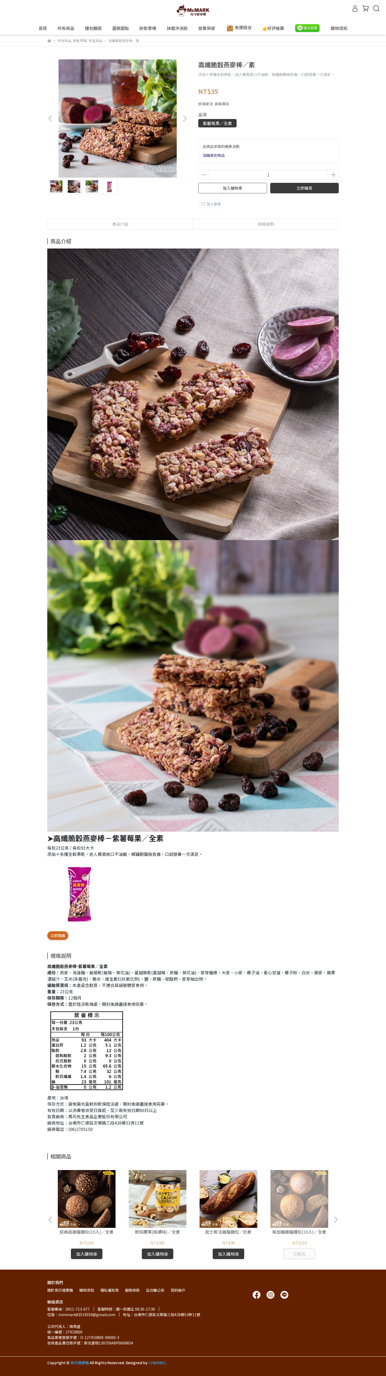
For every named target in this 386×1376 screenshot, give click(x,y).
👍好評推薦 (273, 28)
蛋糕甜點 (120, 28)
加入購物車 (232, 188)
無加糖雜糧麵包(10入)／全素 (299, 1231)
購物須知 (339, 28)
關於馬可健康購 (60, 1290)
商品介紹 (120, 224)
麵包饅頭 (93, 28)
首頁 (43, 28)
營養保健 (206, 28)
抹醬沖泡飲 (177, 28)
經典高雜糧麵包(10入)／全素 (87, 1231)
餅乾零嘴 (147, 28)
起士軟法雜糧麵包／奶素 (228, 1231)
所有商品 (66, 28)
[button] (184, 118)
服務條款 (132, 1290)
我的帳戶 (178, 1290)
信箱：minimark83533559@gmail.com (81, 1314)
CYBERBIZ (156, 1362)
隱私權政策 (109, 1290)
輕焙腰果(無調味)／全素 (157, 1231)
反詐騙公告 (155, 1290)
